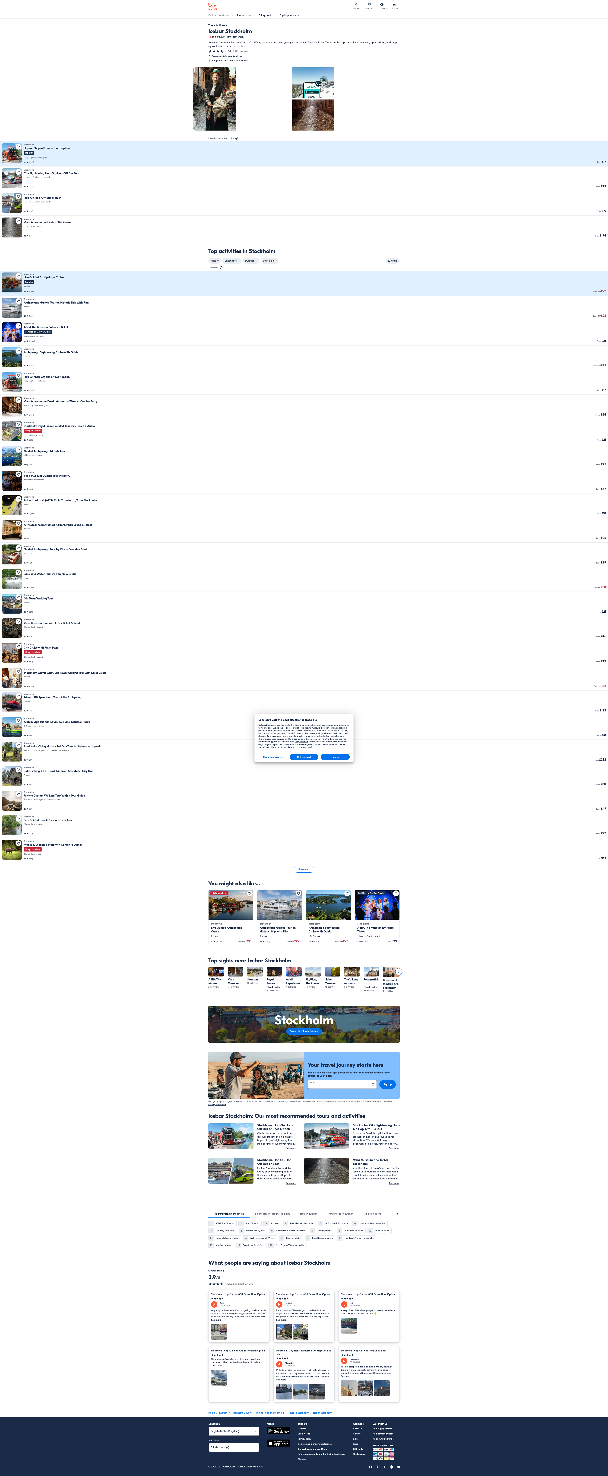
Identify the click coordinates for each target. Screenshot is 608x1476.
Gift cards (358, 1449)
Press (355, 1444)
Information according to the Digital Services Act (321, 1454)
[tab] (229, 1214)
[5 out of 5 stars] (239, 1298)
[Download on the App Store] (278, 1443)
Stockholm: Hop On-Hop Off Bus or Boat (363, 1350)
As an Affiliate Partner (383, 1439)
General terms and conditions (312, 1449)
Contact (302, 1428)
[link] (304, 153)
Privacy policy (304, 1439)
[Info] (236, 138)
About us (357, 1428)
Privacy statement (217, 1104)
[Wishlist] (356, 4)
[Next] (398, 971)
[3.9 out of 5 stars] (217, 51)
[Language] (381, 4)
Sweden (223, 1412)
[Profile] (394, 4)
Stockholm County (241, 1412)
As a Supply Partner (382, 1428)
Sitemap (302, 1459)
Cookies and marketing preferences (315, 1444)
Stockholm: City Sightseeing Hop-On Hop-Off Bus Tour (303, 1352)
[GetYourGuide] (212, 6)
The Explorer (359, 1454)
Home (211, 1412)
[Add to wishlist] (18, 147)
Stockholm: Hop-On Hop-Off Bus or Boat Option (238, 1294)
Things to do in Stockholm (270, 1412)
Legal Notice (304, 1433)
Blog (355, 1439)
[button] (304, 153)
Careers (357, 1433)
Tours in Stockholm (299, 1412)
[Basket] (369, 4)
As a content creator (383, 1433)
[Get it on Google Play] (278, 1431)
